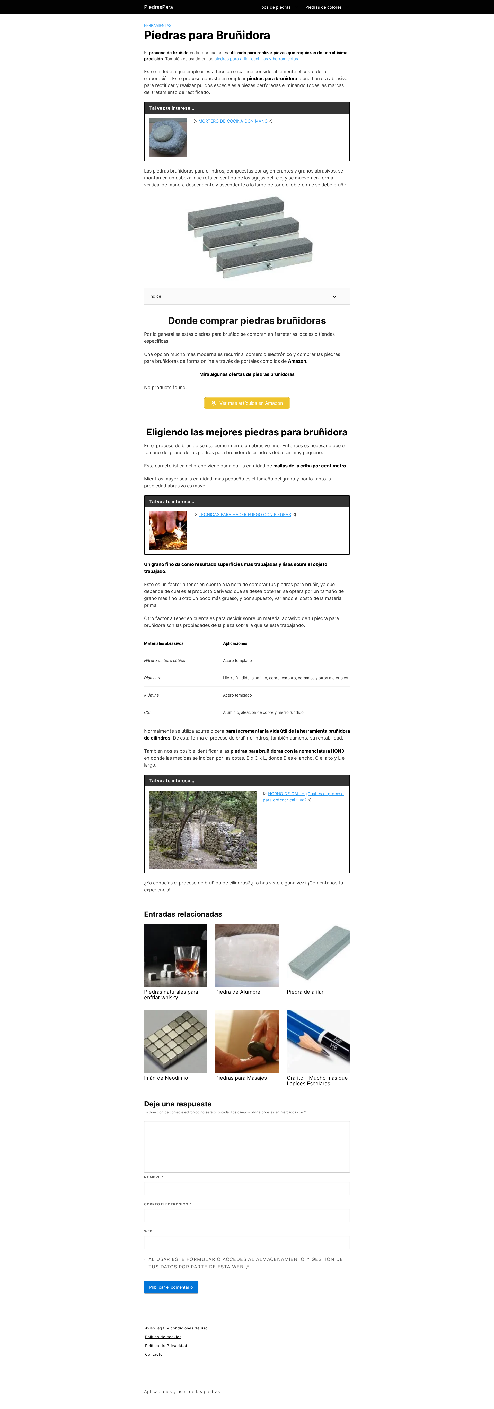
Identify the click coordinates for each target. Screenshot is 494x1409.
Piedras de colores (323, 7)
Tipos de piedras (274, 7)
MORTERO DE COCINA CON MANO (233, 121)
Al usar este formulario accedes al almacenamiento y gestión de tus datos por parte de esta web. (245, 1263)
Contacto (154, 1354)
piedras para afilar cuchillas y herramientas (256, 58)
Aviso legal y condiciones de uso (176, 1328)
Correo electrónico (167, 1204)
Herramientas (157, 25)
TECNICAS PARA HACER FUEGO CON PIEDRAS (245, 514)
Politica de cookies (163, 1337)
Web (148, 1231)
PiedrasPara (158, 7)
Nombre (154, 1177)
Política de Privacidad (166, 1345)
